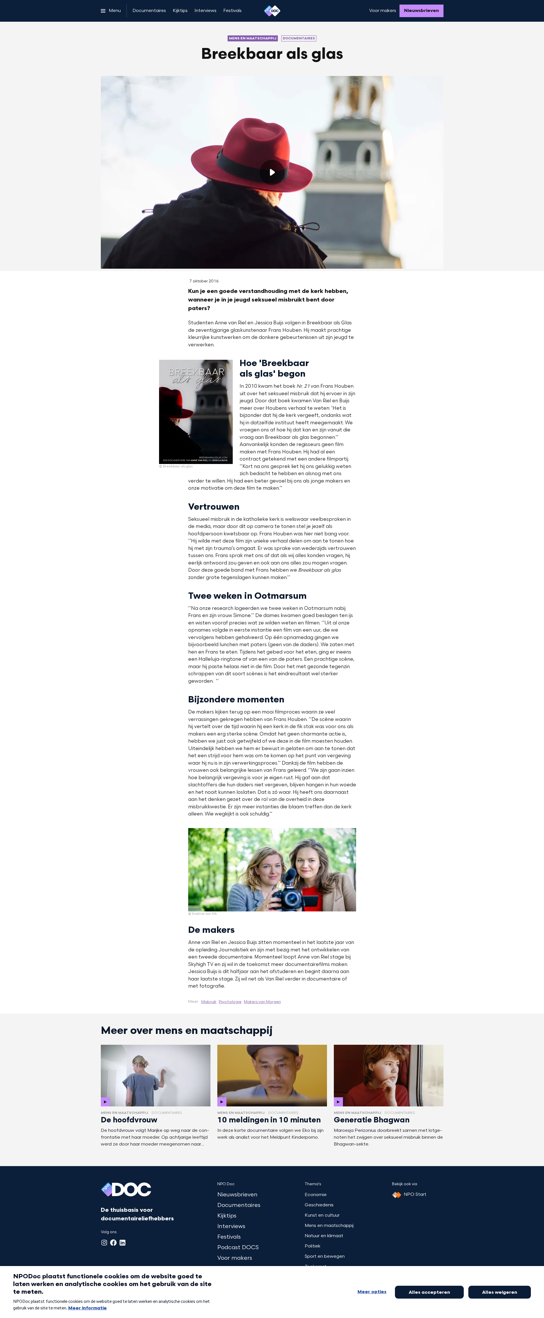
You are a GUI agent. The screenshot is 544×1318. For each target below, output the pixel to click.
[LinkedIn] (122, 1242)
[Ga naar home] (272, 11)
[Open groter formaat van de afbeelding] (196, 412)
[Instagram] (104, 1242)
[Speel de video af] (272, 172)
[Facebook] (113, 1242)
